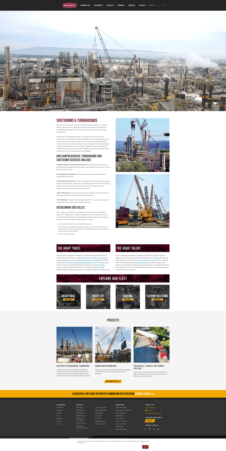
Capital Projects (81, 423)
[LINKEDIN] (154, 429)
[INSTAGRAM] (150, 429)
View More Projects (112, 381)
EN (158, 5)
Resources (59, 418)
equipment (144, 265)
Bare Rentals (80, 410)
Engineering (98, 413)
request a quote (143, 394)
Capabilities (85, 5)
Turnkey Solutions (100, 424)
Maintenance (80, 413)
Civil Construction (121, 407)
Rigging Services (100, 421)
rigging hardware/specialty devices (89, 260)
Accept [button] (145, 447)
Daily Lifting (79, 407)
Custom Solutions (100, 407)
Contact (142, 5)
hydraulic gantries (98, 267)
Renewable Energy (121, 429)
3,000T (94, 258)
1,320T (73, 260)
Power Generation (121, 424)
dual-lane (106, 263)
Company (120, 5)
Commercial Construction (123, 410)
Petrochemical (120, 418)
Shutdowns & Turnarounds (80, 419)
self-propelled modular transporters (81, 263)
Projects (110, 5)
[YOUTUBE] (158, 429)
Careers (131, 5)
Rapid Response (81, 416)
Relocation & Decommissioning (81, 427)
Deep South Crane (69, 5)
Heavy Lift (98, 418)
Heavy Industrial (120, 413)
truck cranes (65, 260)
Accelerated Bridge (100, 410)
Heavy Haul (98, 416)
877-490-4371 (151, 408)
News (58, 416)
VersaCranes (86, 258)
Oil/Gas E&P (119, 416)
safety (157, 258)
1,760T (58, 260)
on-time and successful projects (147, 260)
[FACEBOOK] (145, 429)
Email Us (149, 410)
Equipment (98, 5)
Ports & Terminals (121, 421)
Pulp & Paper (119, 426)
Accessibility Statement (154, 413)
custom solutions (143, 263)
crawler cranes (101, 258)
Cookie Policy (82, 443)
